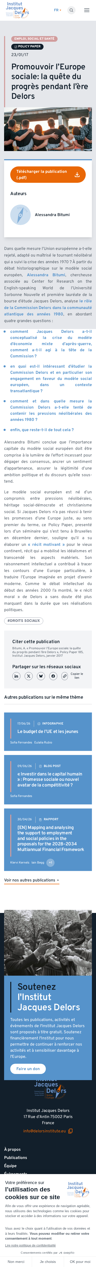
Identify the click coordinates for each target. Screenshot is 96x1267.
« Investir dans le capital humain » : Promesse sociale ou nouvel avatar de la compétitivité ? (49, 779)
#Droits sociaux (23, 620)
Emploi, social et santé (34, 39)
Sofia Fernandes (21, 742)
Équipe (10, 1166)
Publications (15, 1157)
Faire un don (28, 1069)
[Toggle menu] (87, 10)
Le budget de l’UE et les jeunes (47, 731)
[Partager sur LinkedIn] (16, 676)
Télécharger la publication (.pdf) (41, 174)
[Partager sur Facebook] (53, 676)
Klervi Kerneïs (19, 862)
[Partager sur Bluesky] (41, 676)
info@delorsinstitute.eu (44, 1131)
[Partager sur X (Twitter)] (29, 676)
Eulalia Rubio (43, 742)
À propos (12, 1149)
